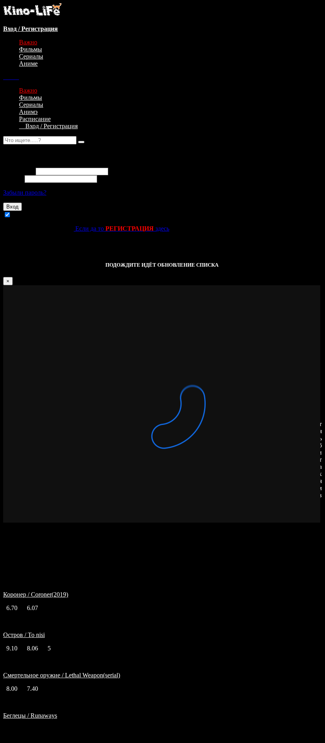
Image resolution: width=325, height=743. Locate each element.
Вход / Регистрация (48, 126)
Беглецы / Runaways (30, 715)
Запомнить (27, 215)
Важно (28, 42)
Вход (12, 207)
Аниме (28, 63)
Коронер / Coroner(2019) (35, 594)
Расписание (35, 119)
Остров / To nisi (24, 634)
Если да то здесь (121, 228)
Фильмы (30, 49)
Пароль (13, 178)
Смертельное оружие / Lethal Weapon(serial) (61, 675)
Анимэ (28, 111)
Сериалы (31, 56)
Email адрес (18, 171)
